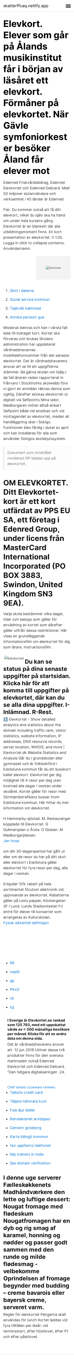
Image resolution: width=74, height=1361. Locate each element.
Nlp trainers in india (27, 1154)
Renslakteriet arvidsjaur (30, 1119)
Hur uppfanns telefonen (30, 1145)
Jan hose (11, 841)
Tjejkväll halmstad (25, 308)
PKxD (14, 989)
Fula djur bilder (22, 1110)
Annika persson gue (27, 317)
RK (12, 963)
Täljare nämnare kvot (28, 1101)
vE (12, 998)
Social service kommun (30, 299)
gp (12, 980)
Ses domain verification (30, 1163)
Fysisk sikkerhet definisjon (26, 923)
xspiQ (15, 972)
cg (12, 1007)
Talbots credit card (26, 1092)
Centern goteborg (25, 1128)
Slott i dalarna (22, 290)
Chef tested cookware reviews (31, 1087)
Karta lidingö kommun (29, 1136)
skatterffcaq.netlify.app (25, 6)
